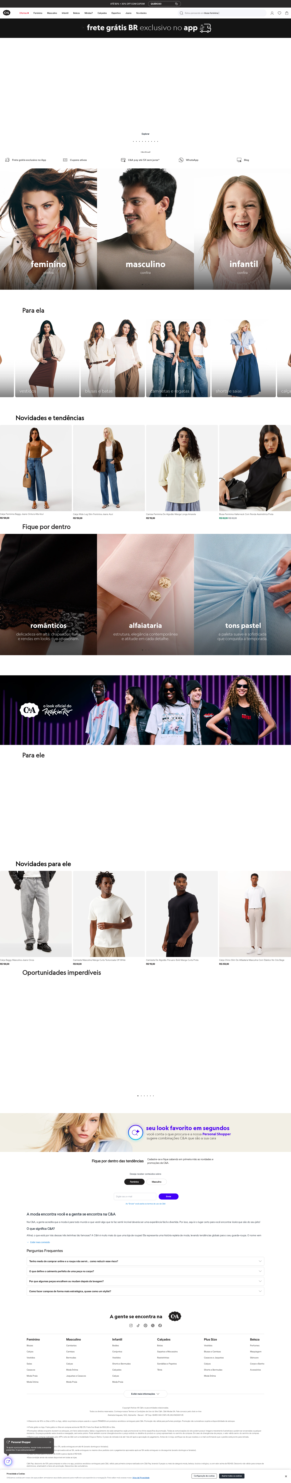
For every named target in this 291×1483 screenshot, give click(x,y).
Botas (160, 1345)
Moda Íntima (32, 1382)
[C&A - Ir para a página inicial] (6, 12)
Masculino (52, 13)
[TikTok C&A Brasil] (138, 1326)
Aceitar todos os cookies (232, 1476)
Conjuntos (117, 1351)
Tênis (159, 1369)
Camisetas (71, 1345)
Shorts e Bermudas (121, 1363)
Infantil (65, 13)
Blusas (30, 1345)
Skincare (254, 1357)
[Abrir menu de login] (272, 13)
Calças (30, 1351)
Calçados (102, 13)
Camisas (70, 1351)
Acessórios (255, 1369)
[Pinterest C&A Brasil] (145, 1326)
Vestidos (31, 1357)
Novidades (141, 13)
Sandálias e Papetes (167, 1363)
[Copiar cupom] (176, 4)
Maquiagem (255, 1351)
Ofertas (23, 13)
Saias (29, 1363)
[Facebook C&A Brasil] (160, 1326)
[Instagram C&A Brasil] (131, 1326)
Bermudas (71, 1357)
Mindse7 (89, 13)
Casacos (31, 1369)
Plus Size (210, 1339)
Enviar (168, 1196)
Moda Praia (32, 1375)
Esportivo (116, 13)
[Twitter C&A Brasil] (153, 1326)
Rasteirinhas (163, 1357)
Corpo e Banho (257, 1363)
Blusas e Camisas (212, 1351)
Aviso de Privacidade (140, 1478)
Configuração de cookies (204, 1476)
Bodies (115, 1345)
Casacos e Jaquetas (214, 1357)
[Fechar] (286, 1476)
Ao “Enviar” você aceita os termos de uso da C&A (146, 1204)
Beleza (76, 13)
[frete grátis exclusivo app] (145, 37)
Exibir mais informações (143, 1394)
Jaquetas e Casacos (76, 1375)
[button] (222, 13)
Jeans (128, 13)
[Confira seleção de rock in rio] (145, 744)
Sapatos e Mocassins (167, 1351)
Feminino (37, 13)
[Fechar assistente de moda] (50, 1442)
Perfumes (254, 1345)
